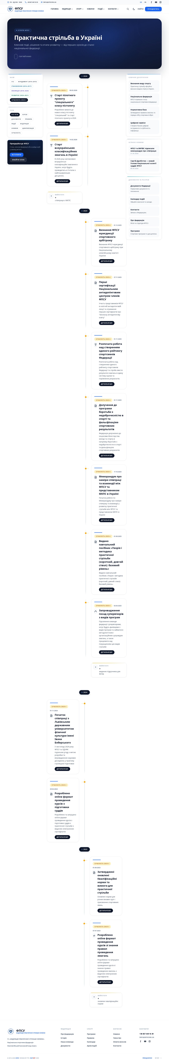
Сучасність (16, 133)
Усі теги (15, 114)
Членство (117, 1038)
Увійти (141, 9)
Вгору (157, 1058)
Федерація (66, 9)
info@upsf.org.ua (49, 2)
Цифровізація (28, 128)
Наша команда (67, 1042)
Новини (90, 9)
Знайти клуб (18, 160)
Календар (91, 1042)
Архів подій (92, 1046)
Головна (55, 9)
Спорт (79, 9)
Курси (24, 114)
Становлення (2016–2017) (22, 86)
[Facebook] (151, 2)
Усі (13, 82)
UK (141, 2)
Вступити (16, 155)
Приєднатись (153, 9)
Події (100, 9)
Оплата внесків (119, 1042)
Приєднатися (147, 1058)
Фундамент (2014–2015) (27, 82)
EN (145, 2)
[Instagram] (160, 2)
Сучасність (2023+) (19, 100)
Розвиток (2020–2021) (20, 95)
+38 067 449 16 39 (32, 2)
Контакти (112, 9)
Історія (64, 1038)
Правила (28, 119)
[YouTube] (156, 2)
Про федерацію (67, 1034)
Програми (91, 1034)
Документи (16, 119)
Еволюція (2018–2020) (20, 91)
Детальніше (62, 123)
